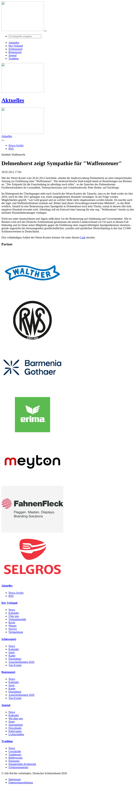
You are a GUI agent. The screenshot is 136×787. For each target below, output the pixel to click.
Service (12, 628)
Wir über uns (15, 718)
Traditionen (14, 754)
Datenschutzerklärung (20, 782)
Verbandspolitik (17, 619)
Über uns (13, 616)
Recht (11, 622)
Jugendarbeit (15, 724)
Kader (11, 655)
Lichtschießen (16, 734)
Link (83, 237)
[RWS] (32, 342)
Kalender (13, 612)
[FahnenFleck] (32, 531)
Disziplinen (14, 658)
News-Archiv (16, 592)
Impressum (14, 779)
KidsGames (15, 731)
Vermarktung (15, 632)
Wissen (12, 625)
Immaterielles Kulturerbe (22, 764)
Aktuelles (12, 100)
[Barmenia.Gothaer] (32, 389)
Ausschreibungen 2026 (21, 661)
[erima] (32, 436)
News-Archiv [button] (16, 145)
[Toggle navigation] (45, 31)
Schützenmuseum (18, 767)
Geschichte (14, 751)
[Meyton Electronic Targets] (32, 484)
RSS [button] (11, 148)
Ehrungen (13, 760)
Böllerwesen (15, 757)
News (11, 609)
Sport (11, 652)
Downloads (14, 727)
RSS (11, 595)
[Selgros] (32, 578)
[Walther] (32, 295)
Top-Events (14, 665)
